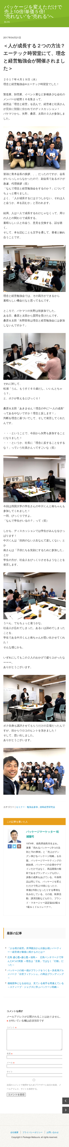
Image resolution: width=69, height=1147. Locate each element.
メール (10, 1062)
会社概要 (14, 1132)
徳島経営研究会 (47, 806)
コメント (11, 1027)
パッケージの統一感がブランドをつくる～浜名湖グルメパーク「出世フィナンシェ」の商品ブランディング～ (36, 973)
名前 (9, 1053)
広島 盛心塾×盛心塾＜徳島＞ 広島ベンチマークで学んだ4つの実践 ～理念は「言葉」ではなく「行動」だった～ (35, 960)
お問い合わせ (53, 1132)
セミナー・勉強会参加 (27, 806)
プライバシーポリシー (32, 1132)
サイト (10, 1071)
